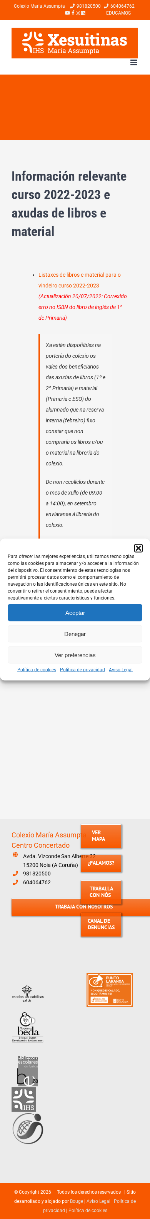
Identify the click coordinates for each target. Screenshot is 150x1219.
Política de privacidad (82, 670)
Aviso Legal (121, 670)
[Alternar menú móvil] (134, 62)
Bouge (76, 1201)
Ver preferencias (75, 654)
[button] (138, 548)
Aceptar (75, 612)
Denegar (75, 633)
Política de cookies (36, 670)
